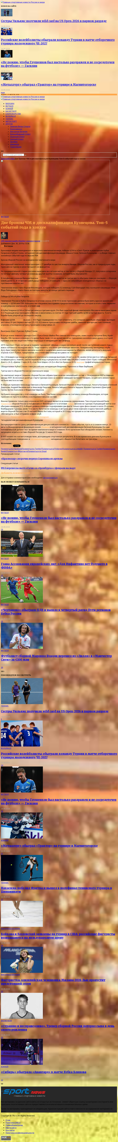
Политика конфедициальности (20, 1132)
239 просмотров (8, 241)
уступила (42, 278)
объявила (45, 427)
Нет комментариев (31, 241)
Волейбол (11, 116)
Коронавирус (16, 129)
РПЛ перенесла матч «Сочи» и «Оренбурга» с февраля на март (38, 468)
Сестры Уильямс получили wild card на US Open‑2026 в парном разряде (54, 21)
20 (2, 667)
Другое (9, 124)
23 (2, 899)
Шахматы (14, 144)
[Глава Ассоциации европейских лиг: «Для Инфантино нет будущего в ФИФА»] (22, 556)
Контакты (10, 1130)
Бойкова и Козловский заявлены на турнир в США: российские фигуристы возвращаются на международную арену (58, 935)
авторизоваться (50, 477)
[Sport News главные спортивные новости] (24, 1097)
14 (2, 765)
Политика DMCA (13, 1122)
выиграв (80, 362)
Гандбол (14, 141)
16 (2, 529)
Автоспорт (11, 121)
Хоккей (9, 108)
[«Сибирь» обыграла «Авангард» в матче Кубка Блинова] (22, 1064)
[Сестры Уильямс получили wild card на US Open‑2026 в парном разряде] (6, 15)
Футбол (9, 106)
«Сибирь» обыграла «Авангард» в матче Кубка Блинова (43, 1072)
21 (2, 853)
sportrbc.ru (17, 443)
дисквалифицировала (40, 439)
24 (2, 945)
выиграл (19, 320)
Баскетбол (11, 111)
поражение (6, 403)
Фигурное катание (18, 131)
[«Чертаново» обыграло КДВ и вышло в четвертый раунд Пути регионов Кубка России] (22, 602)
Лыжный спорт (17, 136)
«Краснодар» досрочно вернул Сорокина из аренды (32, 458)
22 (2, 1080)
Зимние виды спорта (20, 126)
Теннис (9, 119)
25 (2, 621)
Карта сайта (11, 1127)
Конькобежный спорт (20, 134)
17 (2, 575)
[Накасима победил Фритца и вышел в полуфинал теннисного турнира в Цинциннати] (22, 880)
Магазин (10, 103)
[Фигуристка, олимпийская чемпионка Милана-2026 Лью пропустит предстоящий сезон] (22, 972)
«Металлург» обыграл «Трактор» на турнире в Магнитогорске (48, 84)
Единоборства (13, 113)
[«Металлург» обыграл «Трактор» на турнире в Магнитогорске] (6, 79)
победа (70, 403)
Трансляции (15, 147)
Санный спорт (17, 139)
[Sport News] (23, 2)
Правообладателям (14, 1125)
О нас (8, 1120)
